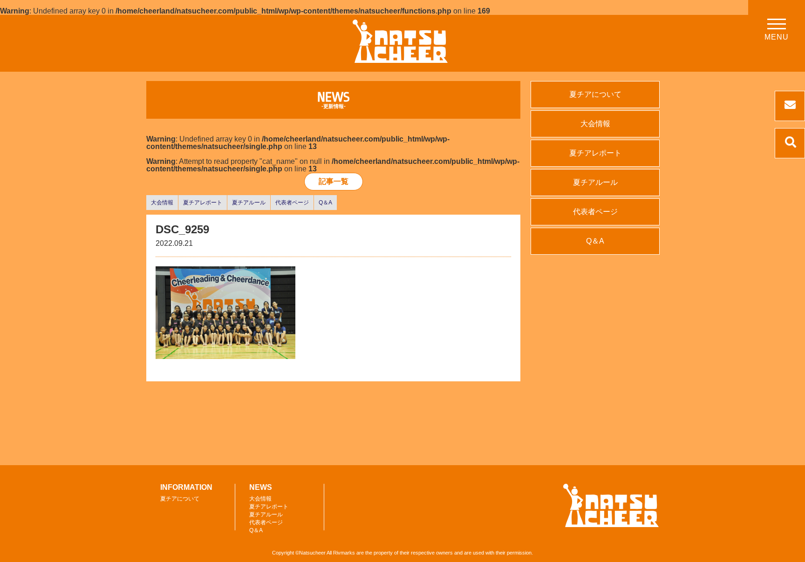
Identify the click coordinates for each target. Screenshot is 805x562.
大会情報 (162, 202)
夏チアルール (249, 202)
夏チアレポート (202, 202)
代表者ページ (292, 202)
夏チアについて (595, 94)
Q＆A (325, 202)
